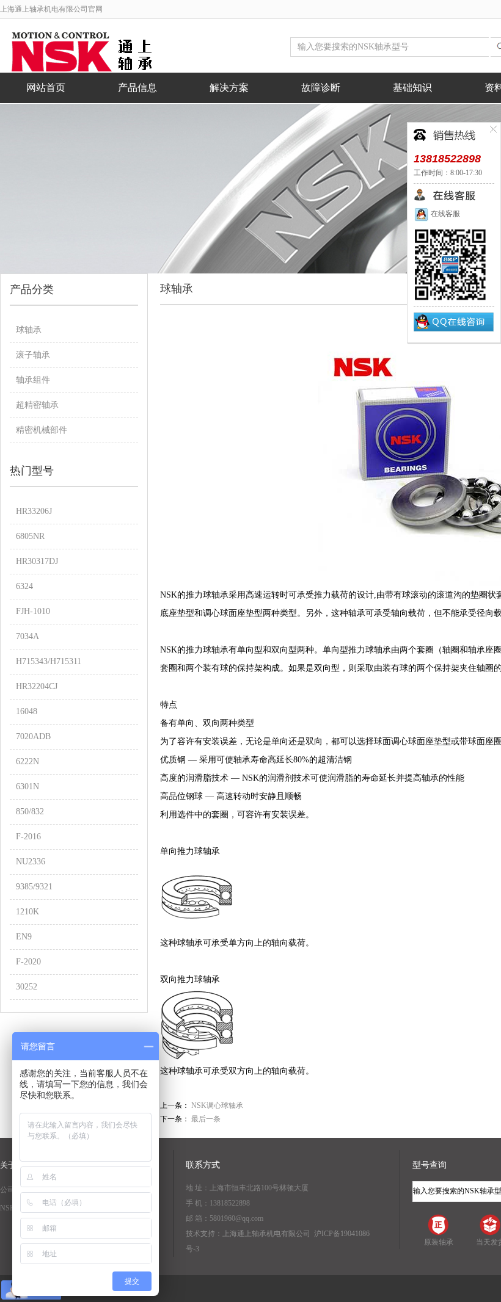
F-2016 (28, 836)
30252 (26, 986)
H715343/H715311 (48, 661)
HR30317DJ (37, 561)
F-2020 (28, 961)
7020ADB (33, 736)
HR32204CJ (36, 686)
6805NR (30, 536)
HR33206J (34, 511)
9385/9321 (34, 886)
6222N (27, 761)
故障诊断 (320, 87)
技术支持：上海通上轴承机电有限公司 (248, 1233)
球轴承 (29, 330)
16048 (26, 711)
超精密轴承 (37, 405)
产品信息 (137, 87)
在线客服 (444, 213)
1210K (27, 911)
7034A (27, 636)
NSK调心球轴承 (217, 1105)
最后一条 (206, 1119)
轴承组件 (33, 380)
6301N (27, 786)
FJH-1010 (33, 611)
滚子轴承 (33, 355)
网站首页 (45, 87)
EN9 (24, 936)
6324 (24, 586)
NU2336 (30, 861)
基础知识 (412, 87)
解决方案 (229, 87)
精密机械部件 (41, 430)
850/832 (30, 811)
